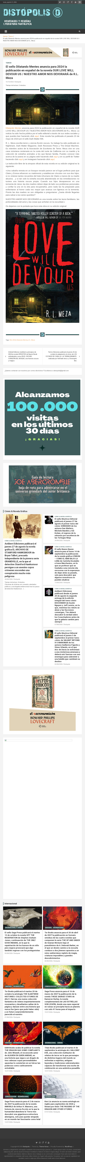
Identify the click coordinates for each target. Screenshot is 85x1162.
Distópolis (18, 82)
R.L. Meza (32, 340)
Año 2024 (13, 340)
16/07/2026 (9, 1071)
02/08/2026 (59, 664)
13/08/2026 (59, 582)
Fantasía (48, 927)
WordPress (68, 1147)
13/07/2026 (9, 1122)
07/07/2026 (48, 1112)
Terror (8, 63)
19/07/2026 (48, 1012)
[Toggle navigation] (5, 31)
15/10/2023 (10, 82)
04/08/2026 (48, 961)
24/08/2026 (9, 579)
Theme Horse (44, 1147)
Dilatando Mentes (13, 128)
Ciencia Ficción (50, 986)
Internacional (11, 903)
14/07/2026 (48, 1071)
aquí (37, 136)
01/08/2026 (9, 1017)
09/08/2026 (9, 953)
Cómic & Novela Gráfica (16, 511)
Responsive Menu (80, 2)
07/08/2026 (59, 624)
